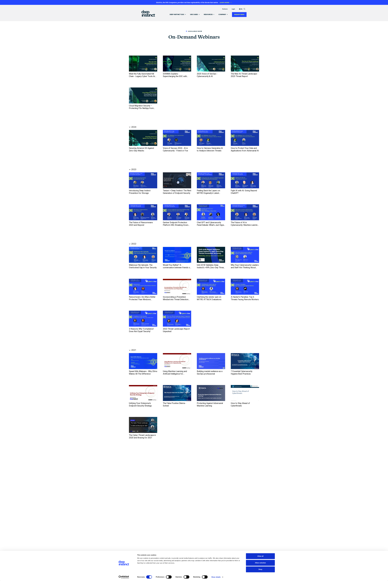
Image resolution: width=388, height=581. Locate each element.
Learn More (224, 2)
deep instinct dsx (177, 14)
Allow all (260, 556)
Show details (216, 577)
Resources (208, 14)
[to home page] (148, 13)
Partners (225, 9)
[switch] (169, 577)
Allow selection (260, 563)
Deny (260, 569)
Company (222, 14)
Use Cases (194, 14)
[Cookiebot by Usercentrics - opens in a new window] (124, 577)
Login (233, 9)
